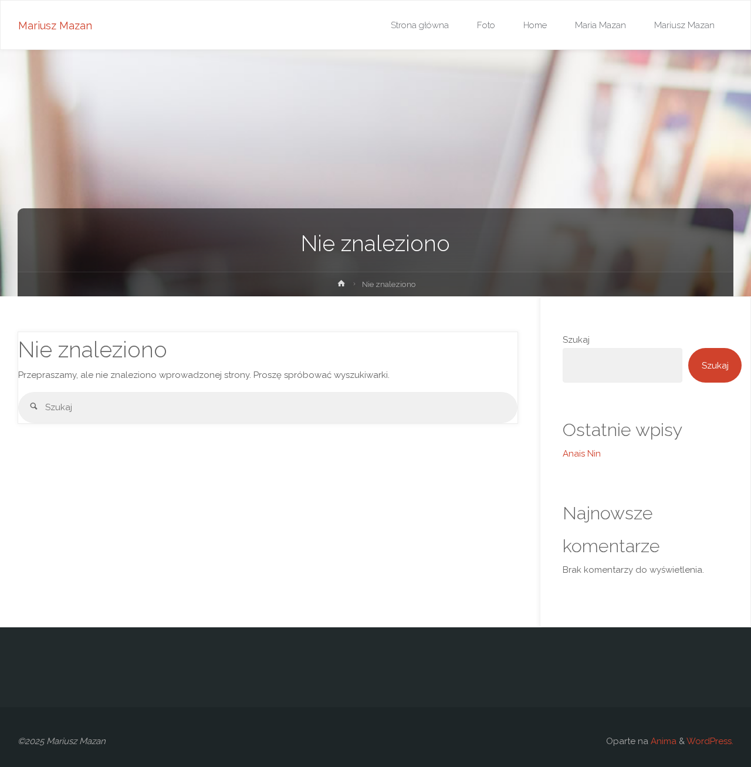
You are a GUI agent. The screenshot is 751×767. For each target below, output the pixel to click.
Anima (662, 741)
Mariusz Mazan (55, 25)
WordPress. (709, 741)
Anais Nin (582, 453)
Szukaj (576, 339)
